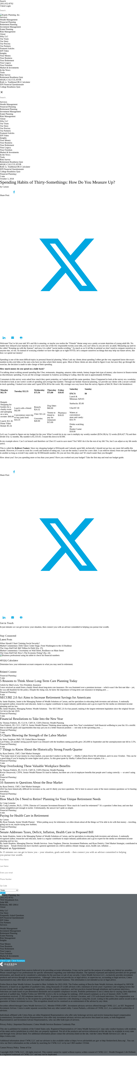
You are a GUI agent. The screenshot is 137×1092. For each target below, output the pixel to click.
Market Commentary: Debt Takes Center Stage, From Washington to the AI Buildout (36, 646)
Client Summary (18, 961)
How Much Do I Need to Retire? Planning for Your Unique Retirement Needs (50, 799)
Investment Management (10, 27)
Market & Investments (9, 68)
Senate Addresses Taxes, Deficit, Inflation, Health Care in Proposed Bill (46, 832)
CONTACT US (7, 89)
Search (3, 1)
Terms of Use (25, 1047)
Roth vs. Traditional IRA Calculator (15, 82)
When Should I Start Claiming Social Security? (20, 643)
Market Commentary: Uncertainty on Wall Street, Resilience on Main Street (32, 650)
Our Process (5, 44)
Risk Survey (5, 75)
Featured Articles (7, 48)
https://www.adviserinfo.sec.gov (86, 1040)
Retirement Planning (8, 24)
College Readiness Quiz (10, 87)
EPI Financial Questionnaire (12, 84)
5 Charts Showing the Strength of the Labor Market (33, 735)
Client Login (5, 6)
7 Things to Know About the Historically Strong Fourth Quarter (41, 749)
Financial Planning (8, 22)
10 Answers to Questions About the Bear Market (31, 782)
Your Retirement (7, 60)
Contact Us (4, 633)
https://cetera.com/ (7, 1036)
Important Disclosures (23, 1024)
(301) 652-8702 (6, 3)
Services (3, 17)
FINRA (58, 1006)
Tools (2, 72)
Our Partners (5, 46)
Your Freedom (6, 65)
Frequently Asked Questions (12, 915)
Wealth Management (8, 20)
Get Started (4, 669)
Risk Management (7, 32)
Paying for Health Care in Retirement (24, 815)
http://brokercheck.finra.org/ (114, 1040)
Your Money (5, 56)
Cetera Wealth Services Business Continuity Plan (54, 1024)
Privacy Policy (6, 1024)
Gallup (73, 375)
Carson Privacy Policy (9, 1047)
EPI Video (4, 51)
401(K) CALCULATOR (10, 80)
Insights (3, 53)
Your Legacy (5, 63)
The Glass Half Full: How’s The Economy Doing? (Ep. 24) (25, 653)
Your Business (6, 58)
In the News (5, 70)
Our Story (4, 41)
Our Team (4, 39)
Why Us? (4, 36)
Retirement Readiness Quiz (11, 77)
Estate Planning (6, 29)
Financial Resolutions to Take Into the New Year (31, 718)
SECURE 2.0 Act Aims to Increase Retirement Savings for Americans (45, 697)
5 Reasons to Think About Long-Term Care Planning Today (38, 681)
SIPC (64, 1006)
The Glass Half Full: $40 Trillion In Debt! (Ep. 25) (21, 648)
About (2, 34)
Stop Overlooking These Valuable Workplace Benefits (35, 766)
